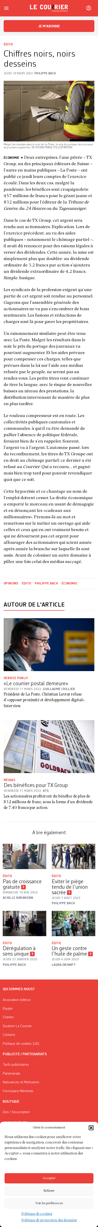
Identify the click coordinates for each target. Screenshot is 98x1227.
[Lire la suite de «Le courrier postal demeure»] (49, 644)
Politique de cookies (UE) (21, 1044)
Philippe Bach (46, 583)
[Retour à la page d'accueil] (49, 8)
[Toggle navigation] (6, 8)
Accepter (49, 1178)
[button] (91, 1127)
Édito (8, 44)
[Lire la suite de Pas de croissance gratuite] (24, 856)
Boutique (11, 1102)
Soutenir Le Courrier (17, 1026)
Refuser (49, 1191)
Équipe (8, 1009)
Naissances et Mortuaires (21, 1082)
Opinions (11, 583)
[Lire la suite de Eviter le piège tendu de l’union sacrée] (73, 856)
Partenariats (11, 1074)
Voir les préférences (49, 1203)
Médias (9, 780)
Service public (16, 678)
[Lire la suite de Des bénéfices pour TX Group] (49, 746)
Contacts (9, 1035)
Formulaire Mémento (18, 1091)
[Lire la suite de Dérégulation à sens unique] (24, 923)
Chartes (8, 1017)
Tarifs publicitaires (16, 1065)
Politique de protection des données (49, 1220)
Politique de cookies (36, 1214)
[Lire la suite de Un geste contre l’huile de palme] (73, 923)
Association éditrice (17, 1000)
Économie (69, 583)
